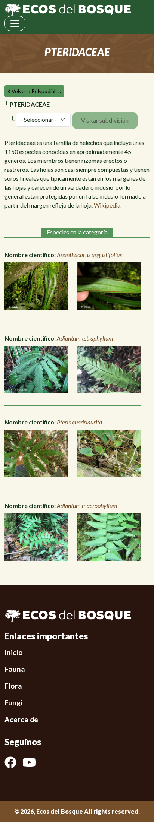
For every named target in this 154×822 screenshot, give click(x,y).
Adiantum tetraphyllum (85, 338)
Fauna (14, 669)
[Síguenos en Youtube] (32, 762)
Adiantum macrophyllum (87, 505)
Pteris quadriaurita (79, 422)
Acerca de (21, 719)
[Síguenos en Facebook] (13, 762)
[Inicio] (67, 8)
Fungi (13, 702)
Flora (13, 686)
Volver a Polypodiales (35, 91)
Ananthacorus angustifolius (89, 254)
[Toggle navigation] (14, 23)
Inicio (13, 652)
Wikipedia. (107, 205)
